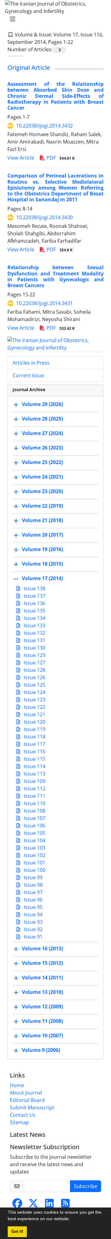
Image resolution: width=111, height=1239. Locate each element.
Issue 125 (34, 684)
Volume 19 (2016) (42, 549)
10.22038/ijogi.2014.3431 (44, 303)
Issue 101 (34, 862)
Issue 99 (33, 877)
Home (17, 1085)
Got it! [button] (17, 1231)
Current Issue (28, 375)
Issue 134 (34, 618)
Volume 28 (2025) (42, 418)
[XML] (78, 42)
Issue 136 (34, 603)
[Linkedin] (49, 1205)
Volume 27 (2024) (42, 433)
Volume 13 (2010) (42, 992)
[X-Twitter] (33, 1205)
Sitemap (19, 1122)
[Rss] (65, 1205)
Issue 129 (34, 655)
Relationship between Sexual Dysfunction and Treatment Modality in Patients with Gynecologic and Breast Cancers (55, 276)
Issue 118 (34, 736)
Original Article (28, 67)
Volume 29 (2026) (42, 404)
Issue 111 (34, 796)
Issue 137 (34, 595)
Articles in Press (31, 362)
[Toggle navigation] (53, 19)
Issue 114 (34, 766)
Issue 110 (34, 803)
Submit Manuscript (32, 1107)
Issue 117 (34, 744)
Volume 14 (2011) (42, 977)
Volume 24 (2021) (42, 476)
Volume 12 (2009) (42, 1006)
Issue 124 (34, 692)
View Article (20, 157)
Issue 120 (34, 721)
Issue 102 (34, 855)
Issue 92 (33, 929)
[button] (72, 1219)
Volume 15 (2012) (42, 963)
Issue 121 (34, 714)
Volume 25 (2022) (42, 462)
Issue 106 (34, 825)
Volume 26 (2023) (42, 447)
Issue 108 (34, 810)
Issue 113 (34, 773)
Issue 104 (34, 840)
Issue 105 (34, 833)
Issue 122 (34, 707)
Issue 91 (33, 936)
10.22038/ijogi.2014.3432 (44, 125)
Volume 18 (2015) (42, 563)
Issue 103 (34, 847)
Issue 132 (34, 633)
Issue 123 (34, 699)
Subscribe (85, 1186)
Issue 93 (33, 922)
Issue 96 (33, 899)
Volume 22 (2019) (42, 505)
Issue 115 (34, 759)
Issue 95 (33, 907)
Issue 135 (34, 610)
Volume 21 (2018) (42, 520)
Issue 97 (33, 892)
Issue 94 (33, 914)
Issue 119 (34, 729)
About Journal (26, 1092)
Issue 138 (34, 588)
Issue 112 (34, 788)
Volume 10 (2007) (42, 1035)
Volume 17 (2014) (42, 578)
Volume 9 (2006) (41, 1050)
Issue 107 (34, 818)
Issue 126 (34, 677)
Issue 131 (34, 640)
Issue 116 (34, 751)
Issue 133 (34, 625)
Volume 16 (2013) (42, 948)
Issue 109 (34, 781)
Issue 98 (33, 884)
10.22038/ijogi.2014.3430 (44, 217)
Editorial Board (27, 1100)
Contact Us (22, 1114)
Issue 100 (34, 870)
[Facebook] (17, 1205)
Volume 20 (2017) (42, 534)
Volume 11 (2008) (42, 1021)
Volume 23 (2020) (42, 491)
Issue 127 (34, 662)
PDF (60, 157)
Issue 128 (34, 670)
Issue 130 (34, 647)
